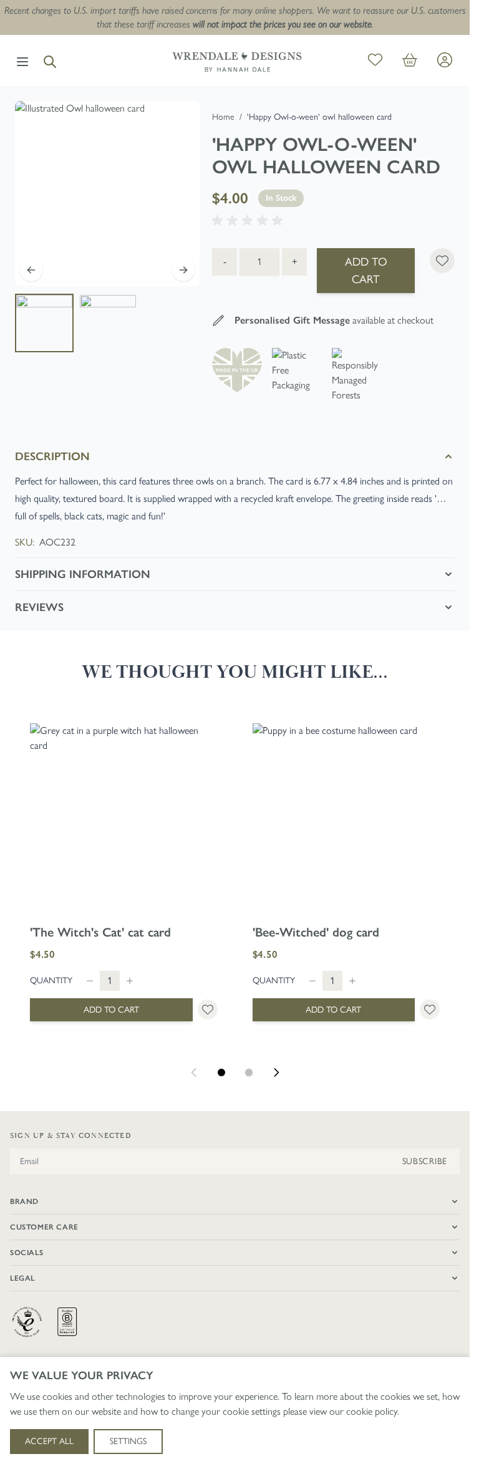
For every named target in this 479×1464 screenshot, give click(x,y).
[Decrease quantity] (90, 981)
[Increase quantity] (130, 981)
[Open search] (50, 62)
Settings (128, 1441)
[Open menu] (22, 61)
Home (223, 117)
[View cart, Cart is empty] (410, 62)
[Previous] (31, 270)
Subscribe (424, 1161)
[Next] (183, 270)
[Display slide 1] (221, 1072)
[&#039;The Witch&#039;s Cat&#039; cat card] (124, 817)
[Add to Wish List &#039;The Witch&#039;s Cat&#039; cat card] (208, 1009)
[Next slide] (276, 1072)
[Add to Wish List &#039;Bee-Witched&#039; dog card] (430, 1009)
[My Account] (445, 60)
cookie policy (371, 1411)
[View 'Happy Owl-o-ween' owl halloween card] (108, 323)
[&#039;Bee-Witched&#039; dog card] (346, 817)
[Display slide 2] (249, 1072)
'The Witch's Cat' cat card (100, 932)
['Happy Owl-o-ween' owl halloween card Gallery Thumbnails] (76, 323)
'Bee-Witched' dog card (316, 932)
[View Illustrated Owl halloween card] (44, 323)
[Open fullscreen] (107, 193)
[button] (249, 220)
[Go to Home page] (237, 61)
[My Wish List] (375, 62)
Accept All (49, 1441)
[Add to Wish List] (442, 260)
